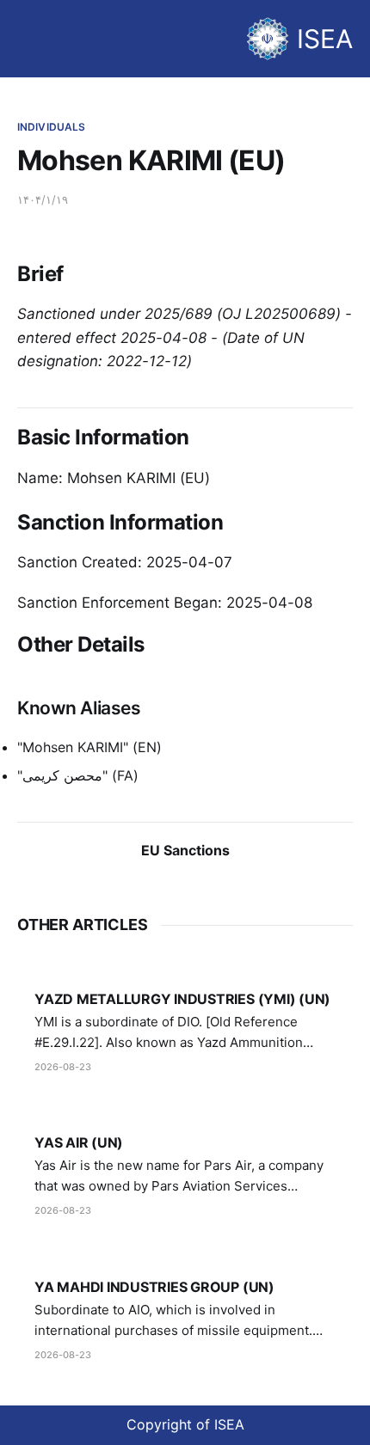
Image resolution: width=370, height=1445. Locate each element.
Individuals (51, 126)
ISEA (325, 39)
